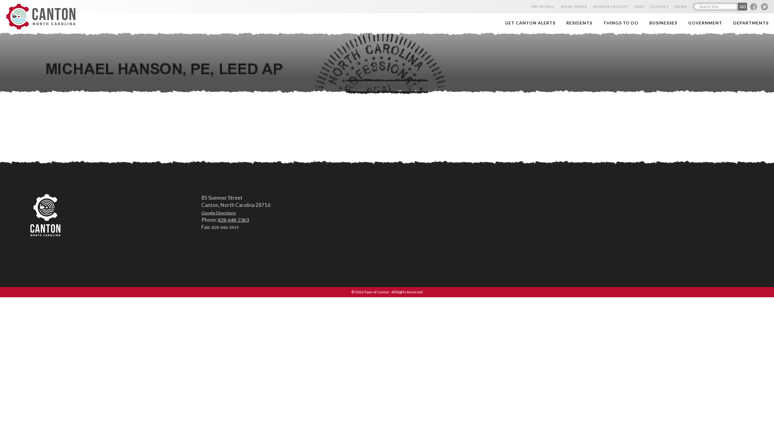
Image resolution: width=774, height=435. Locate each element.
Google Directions (218, 212)
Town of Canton (41, 17)
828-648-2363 (233, 220)
